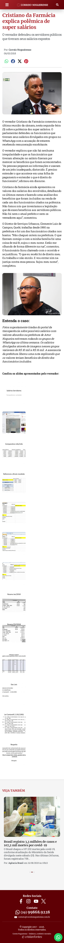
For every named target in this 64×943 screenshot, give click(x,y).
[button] (7, 4)
